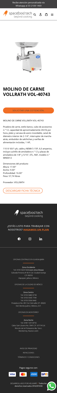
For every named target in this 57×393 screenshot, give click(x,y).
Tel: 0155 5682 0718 (28, 295)
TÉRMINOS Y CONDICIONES (28, 357)
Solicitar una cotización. (29, 110)
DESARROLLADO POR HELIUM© (23, 383)
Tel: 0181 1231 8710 (28, 323)
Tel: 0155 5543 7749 (28, 297)
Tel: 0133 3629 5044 (21, 270)
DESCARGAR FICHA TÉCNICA (23, 190)
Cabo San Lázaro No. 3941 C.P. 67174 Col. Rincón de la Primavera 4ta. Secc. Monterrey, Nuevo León (28, 328)
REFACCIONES (28, 353)
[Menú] (52, 14)
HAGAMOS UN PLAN (36, 229)
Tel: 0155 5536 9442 (28, 300)
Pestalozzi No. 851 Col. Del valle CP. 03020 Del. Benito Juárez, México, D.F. (28, 304)
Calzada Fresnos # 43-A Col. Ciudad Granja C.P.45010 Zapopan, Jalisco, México (28, 275)
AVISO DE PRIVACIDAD (28, 348)
